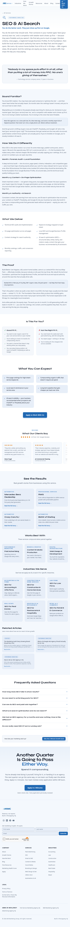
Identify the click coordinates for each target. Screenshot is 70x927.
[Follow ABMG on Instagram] (3, 820)
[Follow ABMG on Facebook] (10, 820)
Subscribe (63, 833)
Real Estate (51, 868)
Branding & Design (31, 868)
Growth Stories (31, 3)
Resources (39, 3)
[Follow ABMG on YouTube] (13, 820)
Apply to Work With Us (35, 415)
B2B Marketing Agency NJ (51, 908)
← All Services (6, 13)
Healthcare (51, 865)
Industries (18, 3)
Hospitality (51, 871)
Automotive (51, 862)
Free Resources (6, 865)
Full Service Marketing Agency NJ (30, 908)
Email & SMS (29, 858)
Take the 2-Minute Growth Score (54, 739)
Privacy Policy (6, 888)
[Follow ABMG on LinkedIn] (7, 820)
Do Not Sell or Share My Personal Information (9, 896)
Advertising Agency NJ (9, 911)
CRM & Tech (29, 875)
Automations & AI (30, 878)
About (46, 3)
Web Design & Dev (31, 871)
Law (49, 855)
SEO (26, 855)
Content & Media (30, 862)
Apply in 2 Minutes (35, 788)
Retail (50, 875)
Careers (57, 3)
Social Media (29, 865)
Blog (51, 3)
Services (8, 3)
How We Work (25, 3)
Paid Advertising (30, 852)
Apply (4, 871)
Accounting (51, 852)
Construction (52, 858)
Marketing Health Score (9, 868)
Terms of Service (7, 892)
